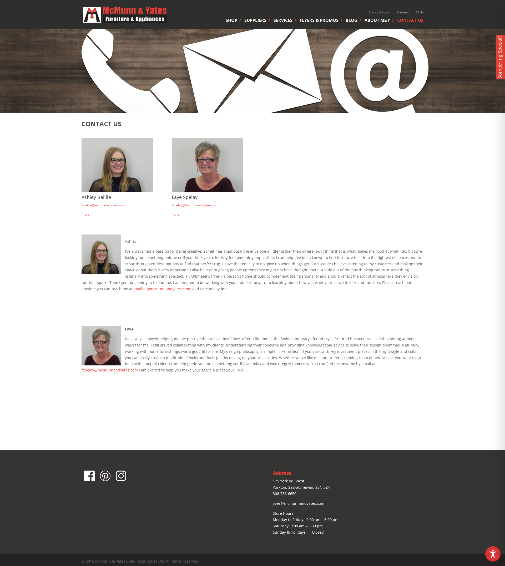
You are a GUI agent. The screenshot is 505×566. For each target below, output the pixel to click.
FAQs (419, 12)
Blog (351, 20)
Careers (403, 12)
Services (283, 20)
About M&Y (377, 20)
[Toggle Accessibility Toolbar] (493, 554)
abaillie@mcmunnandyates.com (105, 205)
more (85, 214)
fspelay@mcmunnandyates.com (195, 205)
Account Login (379, 12)
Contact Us (410, 20)
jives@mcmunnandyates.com (298, 503)
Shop (231, 20)
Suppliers (255, 20)
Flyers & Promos (319, 20)
